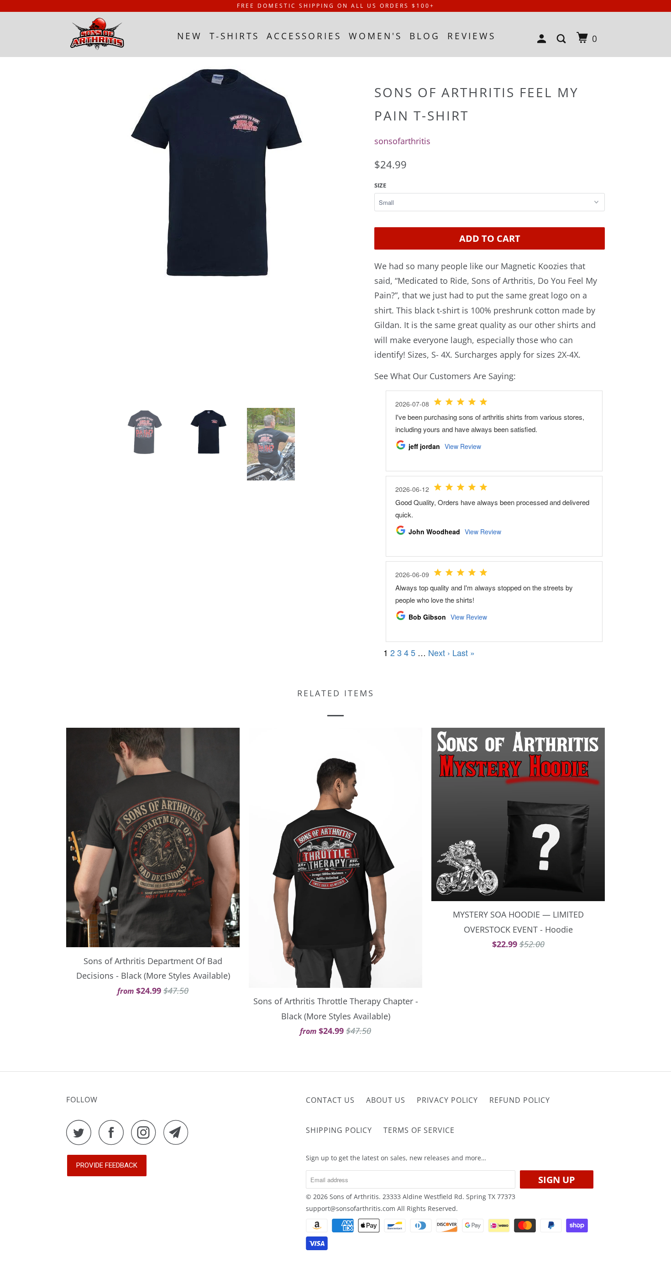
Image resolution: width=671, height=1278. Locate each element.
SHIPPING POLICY (339, 1130)
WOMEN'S (375, 36)
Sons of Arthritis (354, 1196)
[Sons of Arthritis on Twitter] (81, 1132)
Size (380, 185)
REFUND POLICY (519, 1100)
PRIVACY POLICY (447, 1100)
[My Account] (543, 39)
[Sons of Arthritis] (113, 34)
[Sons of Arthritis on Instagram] (146, 1132)
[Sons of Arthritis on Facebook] (114, 1132)
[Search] (563, 39)
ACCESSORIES (304, 36)
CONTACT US (330, 1100)
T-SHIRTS (234, 36)
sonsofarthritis (402, 141)
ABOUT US (385, 1100)
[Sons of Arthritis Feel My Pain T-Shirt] (215, 172)
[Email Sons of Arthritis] (178, 1132)
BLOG (424, 36)
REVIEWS (471, 36)
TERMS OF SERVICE (419, 1130)
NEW (189, 36)
